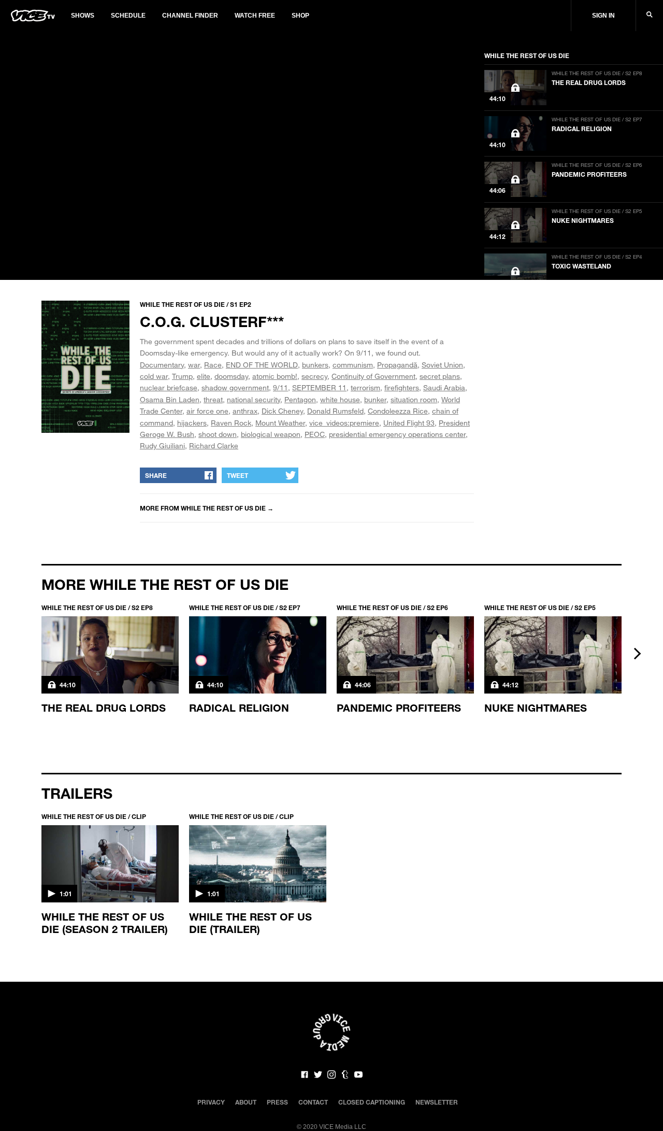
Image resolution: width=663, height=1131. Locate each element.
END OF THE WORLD (262, 364)
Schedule (128, 15)
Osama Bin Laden (169, 399)
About (245, 1102)
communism (353, 364)
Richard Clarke (213, 445)
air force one (207, 410)
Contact (313, 1102)
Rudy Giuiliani (162, 445)
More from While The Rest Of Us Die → (206, 508)
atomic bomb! (274, 376)
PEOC (315, 434)
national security (253, 399)
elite (203, 376)
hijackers (192, 422)
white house (340, 399)
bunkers (315, 364)
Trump (182, 376)
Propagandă (397, 364)
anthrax (245, 410)
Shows (82, 15)
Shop (300, 15)
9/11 (280, 387)
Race (213, 364)
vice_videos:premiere (344, 422)
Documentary (162, 364)
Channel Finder (190, 15)
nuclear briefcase (168, 387)
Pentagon (300, 399)
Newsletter (436, 1102)
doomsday (231, 376)
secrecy (314, 376)
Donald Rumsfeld (335, 410)
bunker (375, 399)
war (194, 364)
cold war (154, 376)
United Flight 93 (409, 422)
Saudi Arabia (444, 387)
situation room (414, 399)
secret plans (440, 376)
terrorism (365, 387)
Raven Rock (231, 422)
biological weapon (270, 434)
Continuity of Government (373, 376)
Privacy (211, 1102)
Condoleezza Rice (398, 410)
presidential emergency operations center (397, 434)
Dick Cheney (282, 410)
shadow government (235, 387)
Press (277, 1102)
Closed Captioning (371, 1102)
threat (213, 399)
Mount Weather (280, 422)
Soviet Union (442, 364)
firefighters (401, 387)
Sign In (603, 15)
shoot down (217, 434)
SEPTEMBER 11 (319, 387)
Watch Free (255, 15)
